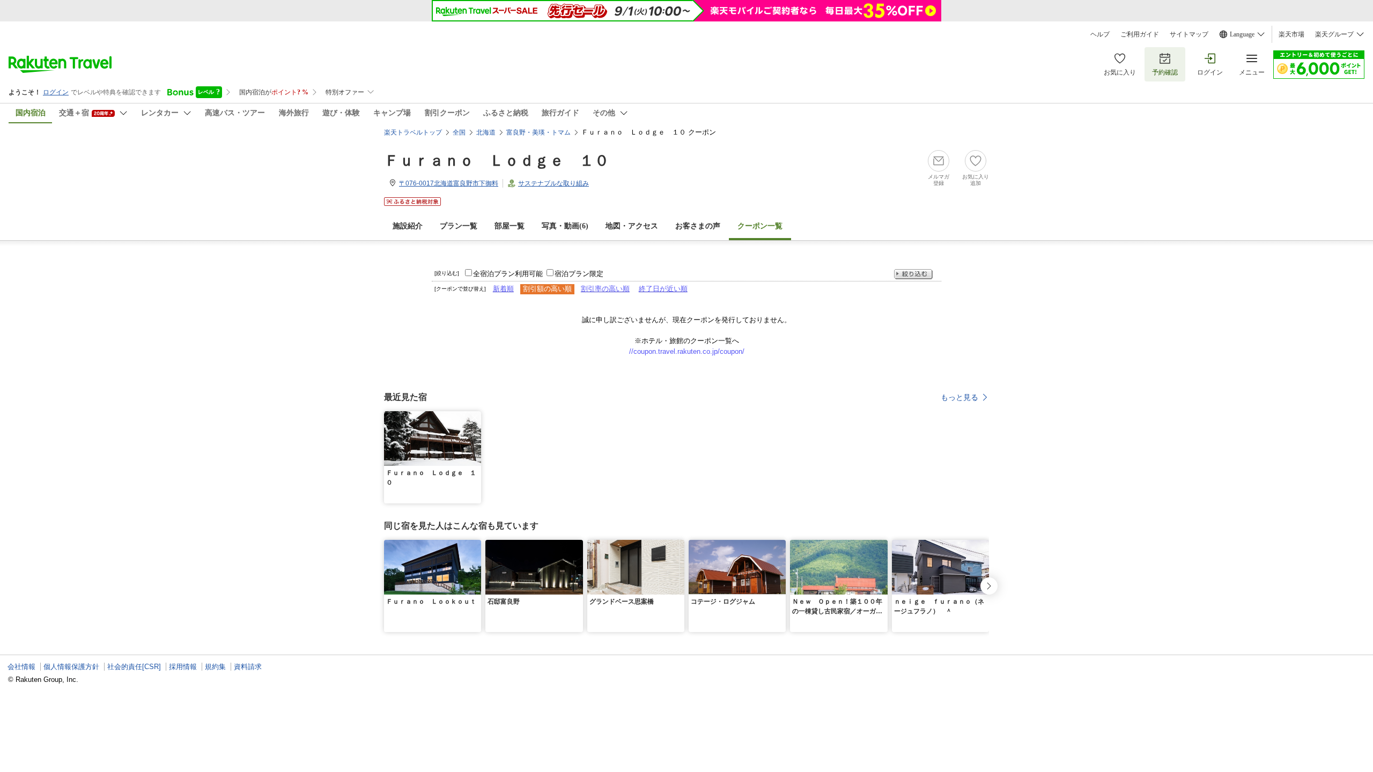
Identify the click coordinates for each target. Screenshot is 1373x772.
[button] (474, 417)
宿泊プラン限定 (579, 274)
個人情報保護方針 (71, 667)
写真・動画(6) (565, 226)
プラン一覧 (458, 226)
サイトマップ (1189, 34)
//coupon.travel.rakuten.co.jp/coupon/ (686, 351)
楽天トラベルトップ (413, 132)
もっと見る (959, 397)
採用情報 (183, 667)
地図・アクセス (632, 226)
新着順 (503, 289)
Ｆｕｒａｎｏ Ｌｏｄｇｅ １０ (496, 160)
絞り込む (913, 274)
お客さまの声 (697, 226)
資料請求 (248, 667)
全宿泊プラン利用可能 (508, 274)
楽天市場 (1291, 34)
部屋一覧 (509, 226)
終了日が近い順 (663, 289)
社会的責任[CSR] (134, 667)
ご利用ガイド (1139, 34)
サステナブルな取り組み (553, 183)
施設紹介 (408, 226)
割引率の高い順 (605, 289)
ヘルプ (1100, 34)
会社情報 (21, 667)
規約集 (215, 667)
